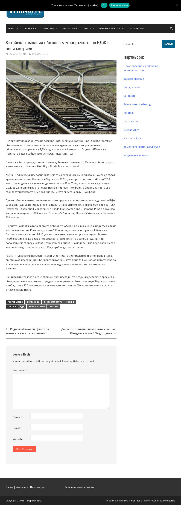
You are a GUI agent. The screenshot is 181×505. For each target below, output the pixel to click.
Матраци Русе (132, 138)
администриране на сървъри (142, 146)
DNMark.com (131, 129)
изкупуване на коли (136, 155)
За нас (10, 487)
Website (18, 439)
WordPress (134, 500)
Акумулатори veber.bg (137, 104)
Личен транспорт (112, 28)
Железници (33, 302)
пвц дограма (132, 87)
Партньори (37, 487)
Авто (87, 28)
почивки (129, 112)
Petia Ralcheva (40, 54)
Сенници (129, 95)
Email (17, 428)
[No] (176, 5)
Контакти (22, 487)
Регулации (70, 28)
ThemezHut (169, 500)
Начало (13, 28)
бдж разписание (134, 78)
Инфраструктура (52, 302)
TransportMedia (33, 500)
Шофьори (137, 28)
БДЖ (22, 306)
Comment (20, 370)
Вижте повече (119, 5)
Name (17, 417)
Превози (48, 28)
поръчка (54, 306)
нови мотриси (37, 306)
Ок (104, 5)
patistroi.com (132, 121)
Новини (30, 28)
